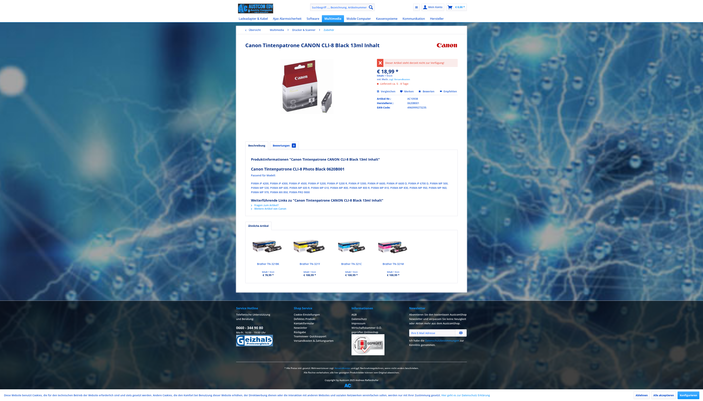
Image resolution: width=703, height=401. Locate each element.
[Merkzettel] (416, 7)
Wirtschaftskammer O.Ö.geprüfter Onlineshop (367, 330)
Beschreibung (256, 145)
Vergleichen (387, 91)
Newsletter (300, 327)
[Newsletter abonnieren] (461, 333)
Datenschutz (359, 319)
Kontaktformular (304, 323)
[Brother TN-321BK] (268, 247)
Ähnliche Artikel (258, 226)
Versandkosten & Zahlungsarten (314, 340)
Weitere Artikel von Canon (270, 208)
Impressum (358, 323)
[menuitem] (342, 7)
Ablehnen (642, 395)
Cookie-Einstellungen (307, 314)
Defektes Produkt (304, 319)
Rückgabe (300, 332)
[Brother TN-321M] (393, 247)
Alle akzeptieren (663, 395)
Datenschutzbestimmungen (442, 340)
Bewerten (428, 91)
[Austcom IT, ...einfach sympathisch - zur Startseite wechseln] (255, 8)
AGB (354, 314)
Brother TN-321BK (268, 264)
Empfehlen (450, 91)
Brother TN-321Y (310, 264)
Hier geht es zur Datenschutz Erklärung (465, 395)
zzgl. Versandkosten (399, 79)
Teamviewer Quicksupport (310, 336)
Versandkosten (342, 368)
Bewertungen (284, 145)
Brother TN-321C (351, 264)
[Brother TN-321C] (351, 247)
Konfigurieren (688, 395)
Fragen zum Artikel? (266, 205)
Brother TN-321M (393, 264)
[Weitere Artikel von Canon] (447, 48)
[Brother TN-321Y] (310, 247)
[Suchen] (371, 7)
